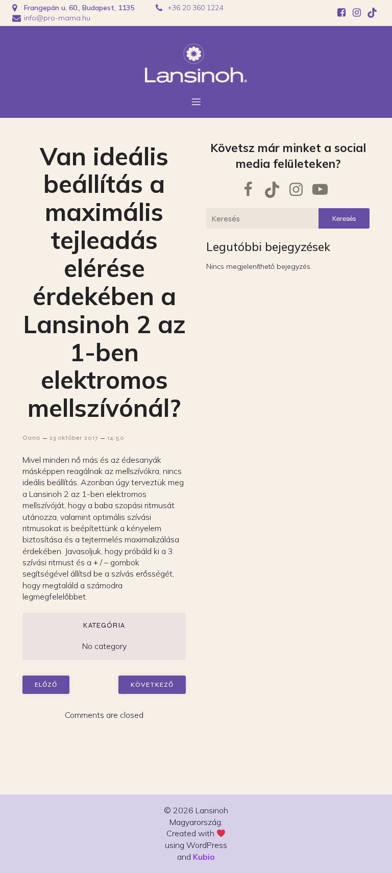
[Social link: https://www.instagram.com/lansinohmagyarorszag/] (356, 12)
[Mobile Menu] (196, 101)
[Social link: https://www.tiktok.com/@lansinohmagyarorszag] (372, 12)
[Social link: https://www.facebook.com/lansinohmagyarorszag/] (341, 12)
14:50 (116, 437)
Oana (31, 437)
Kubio (204, 857)
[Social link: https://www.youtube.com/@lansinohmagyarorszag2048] (324, 190)
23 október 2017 (74, 437)
